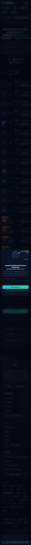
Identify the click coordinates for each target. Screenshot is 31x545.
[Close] (27, 252)
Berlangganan (15, 287)
